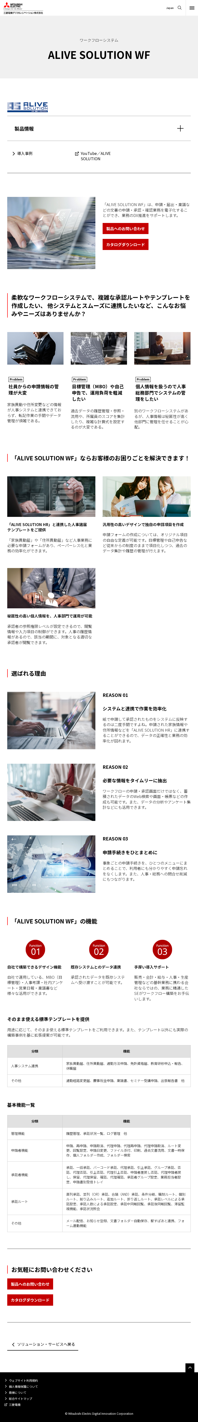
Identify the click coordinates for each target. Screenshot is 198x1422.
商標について (17, 1392)
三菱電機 (15, 1404)
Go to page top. (189, 1367)
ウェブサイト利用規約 (23, 1380)
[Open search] (180, 8)
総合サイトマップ (20, 1398)
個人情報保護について (23, 1386)
